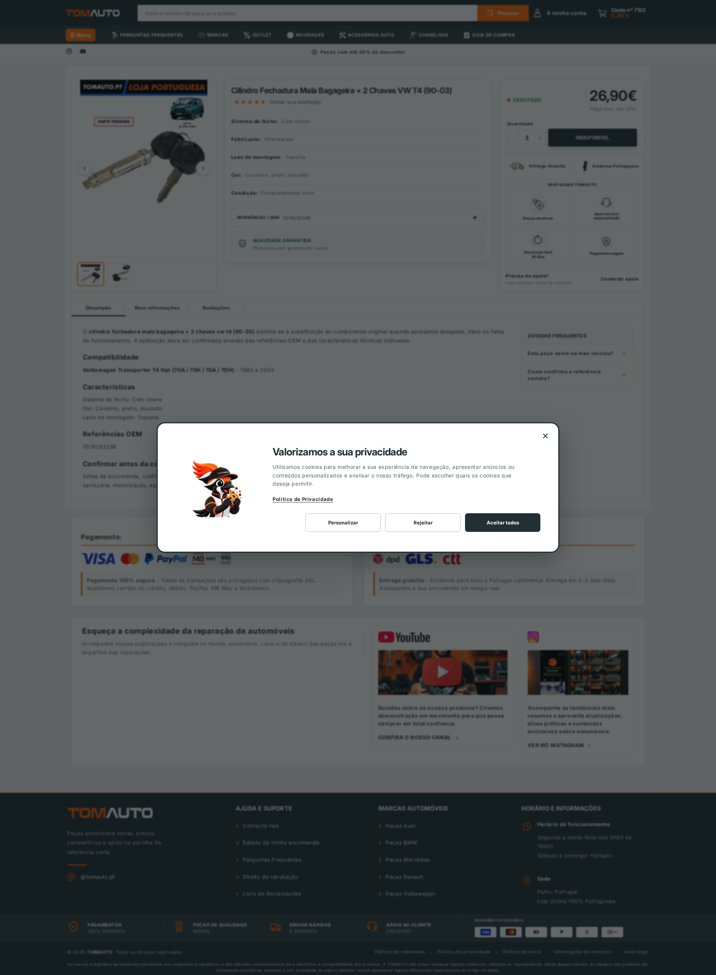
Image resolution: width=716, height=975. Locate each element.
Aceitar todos (503, 523)
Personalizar (343, 523)
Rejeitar (423, 523)
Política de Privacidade (303, 499)
